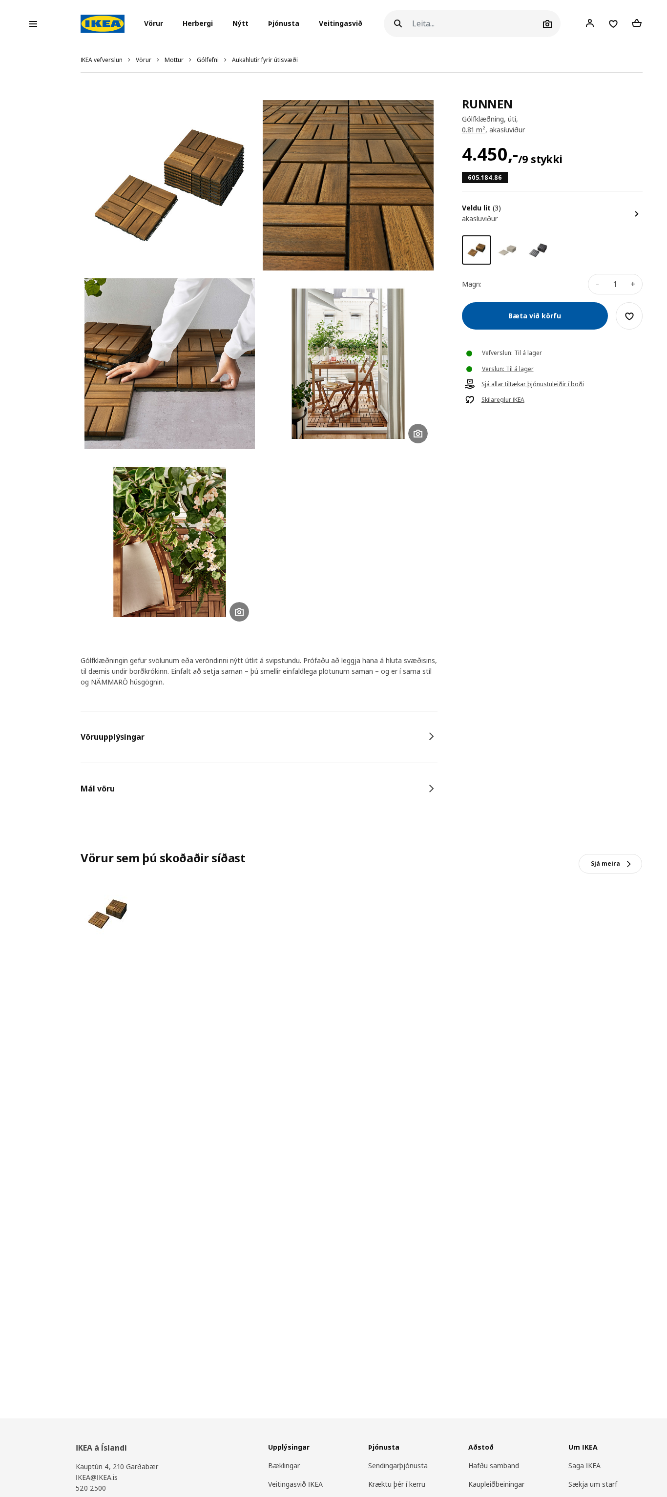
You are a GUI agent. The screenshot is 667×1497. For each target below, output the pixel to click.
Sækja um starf (592, 1484)
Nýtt (240, 23)
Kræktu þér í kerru (396, 1484)
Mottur (174, 60)
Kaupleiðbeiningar (496, 1484)
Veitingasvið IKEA (295, 1484)
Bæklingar (284, 1465)
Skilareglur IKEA (502, 400)
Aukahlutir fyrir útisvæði (265, 60)
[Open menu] (33, 24)
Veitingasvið (340, 23)
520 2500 (91, 1488)
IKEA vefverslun (102, 60)
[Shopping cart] (636, 23)
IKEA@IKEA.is (97, 1477)
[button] (156, 24)
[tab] (259, 737)
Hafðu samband (493, 1465)
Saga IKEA (584, 1465)
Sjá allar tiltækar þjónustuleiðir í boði (532, 385)
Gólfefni (208, 60)
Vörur (143, 60)
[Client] (590, 23)
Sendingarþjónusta (398, 1465)
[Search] (398, 24)
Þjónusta (283, 23)
